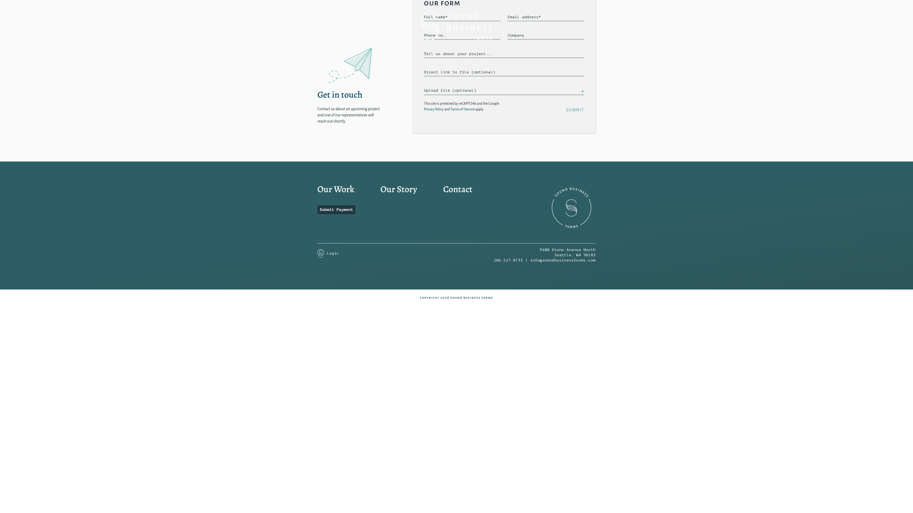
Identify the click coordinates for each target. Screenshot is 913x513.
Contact (457, 189)
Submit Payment (336, 210)
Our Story (398, 189)
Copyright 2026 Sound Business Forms (456, 297)
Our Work (335, 189)
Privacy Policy (434, 109)
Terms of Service (463, 109)
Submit (575, 110)
